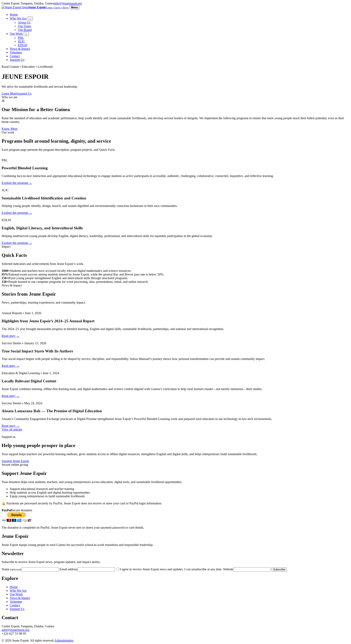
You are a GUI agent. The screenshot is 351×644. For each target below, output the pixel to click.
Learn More (9, 93)
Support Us (17, 59)
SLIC (21, 41)
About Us (24, 22)
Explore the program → (17, 183)
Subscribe (279, 569)
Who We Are (18, 18)
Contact (15, 56)
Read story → (11, 336)
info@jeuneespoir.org (68, 3)
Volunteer (16, 52)
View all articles (12, 429)
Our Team (24, 26)
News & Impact (20, 48)
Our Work (16, 33)
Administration (63, 640)
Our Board (25, 30)
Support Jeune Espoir (15, 461)
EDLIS (22, 45)
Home (14, 14)
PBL (21, 37)
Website (228, 569)
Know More (9, 128)
